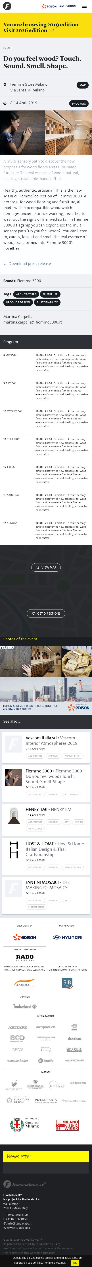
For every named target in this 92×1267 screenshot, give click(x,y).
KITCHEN (79, 822)
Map (82, 85)
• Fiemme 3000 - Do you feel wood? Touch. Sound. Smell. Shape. (55, 779)
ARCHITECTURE (35, 756)
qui (63, 1262)
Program (79, 103)
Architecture (26, 294)
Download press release (29, 264)
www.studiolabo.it (18, 1228)
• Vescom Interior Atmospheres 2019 (51, 743)
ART (67, 822)
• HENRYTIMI (49, 812)
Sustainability (47, 302)
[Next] (87, 133)
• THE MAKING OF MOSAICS (48, 887)
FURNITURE (53, 756)
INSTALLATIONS (35, 829)
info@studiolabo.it (19, 1223)
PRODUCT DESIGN (73, 756)
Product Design (18, 302)
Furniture (50, 294)
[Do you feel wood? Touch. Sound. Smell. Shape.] (22, 132)
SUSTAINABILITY (72, 794)
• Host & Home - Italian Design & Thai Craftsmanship (56, 852)
